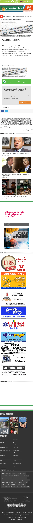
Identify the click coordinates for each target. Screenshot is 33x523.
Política (14, 460)
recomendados (23, 477)
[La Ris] (13, 262)
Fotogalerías (3, 466)
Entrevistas (3, 463)
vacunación (26, 475)
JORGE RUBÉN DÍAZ (18, 475)
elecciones (13, 484)
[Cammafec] (13, 312)
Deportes (2, 455)
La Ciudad (15, 447)
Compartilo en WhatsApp (16, 82)
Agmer (24, 473)
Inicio (1, 19)
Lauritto (20, 482)
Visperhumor (16, 466)
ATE (8, 480)
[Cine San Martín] (13, 348)
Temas (3, 470)
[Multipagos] (13, 337)
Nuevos (9, 470)
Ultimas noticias (17, 463)
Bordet (28, 480)
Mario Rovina (9, 477)
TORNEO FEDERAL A (21, 484)
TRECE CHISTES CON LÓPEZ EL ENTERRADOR (15, 196)
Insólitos (6, 19)
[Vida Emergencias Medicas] (13, 324)
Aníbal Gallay (16, 477)
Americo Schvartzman (6, 473)
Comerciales (3, 445)
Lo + (14, 470)
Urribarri (8, 482)
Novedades (16, 455)
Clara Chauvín (14, 482)
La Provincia (16, 450)
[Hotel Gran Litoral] (13, 280)
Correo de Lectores (5, 450)
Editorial (2, 458)
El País (1, 460)
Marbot (3, 482)
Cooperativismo (4, 447)
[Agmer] (13, 298)
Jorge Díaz (23, 480)
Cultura (2, 452)
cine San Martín (26, 486)
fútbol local (19, 486)
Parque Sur (4, 480)
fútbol (3, 484)
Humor (14, 442)
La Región (15, 452)
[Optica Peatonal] (13, 359)
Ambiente (2, 439)
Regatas (7, 484)
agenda (3, 477)
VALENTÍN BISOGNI (6, 486)
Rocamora (11, 475)
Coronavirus (4, 475)
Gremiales (15, 439)
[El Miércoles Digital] (16, 8)
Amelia (2, 442)
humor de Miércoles (15, 480)
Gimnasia (14, 473)
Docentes (25, 482)
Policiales (15, 458)
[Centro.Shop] (13, 370)
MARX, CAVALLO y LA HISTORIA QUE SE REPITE (15, 154)
